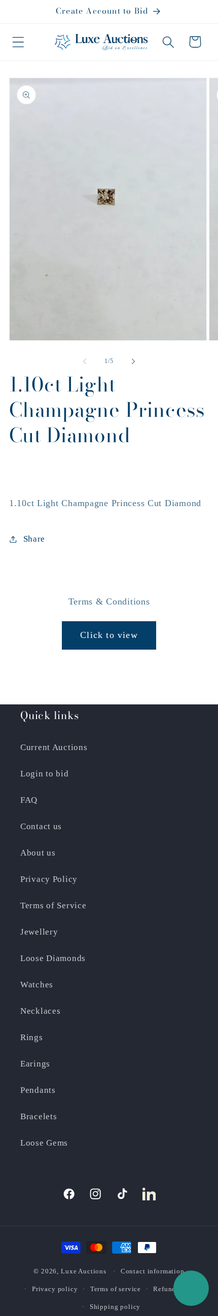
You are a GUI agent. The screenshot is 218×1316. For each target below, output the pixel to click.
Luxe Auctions (83, 1271)
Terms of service (115, 1289)
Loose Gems (44, 1143)
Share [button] (34, 539)
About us (38, 853)
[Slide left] (85, 361)
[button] (18, 41)
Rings (31, 1037)
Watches (36, 984)
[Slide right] (133, 361)
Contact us (41, 826)
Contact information (153, 1271)
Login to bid (44, 773)
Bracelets (38, 1116)
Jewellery (39, 932)
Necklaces (40, 1011)
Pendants (38, 1090)
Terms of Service (53, 905)
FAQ (29, 800)
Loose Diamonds (53, 958)
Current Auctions (54, 747)
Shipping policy (115, 1306)
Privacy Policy (49, 879)
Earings (35, 1064)
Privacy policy (55, 1289)
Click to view (109, 635)
